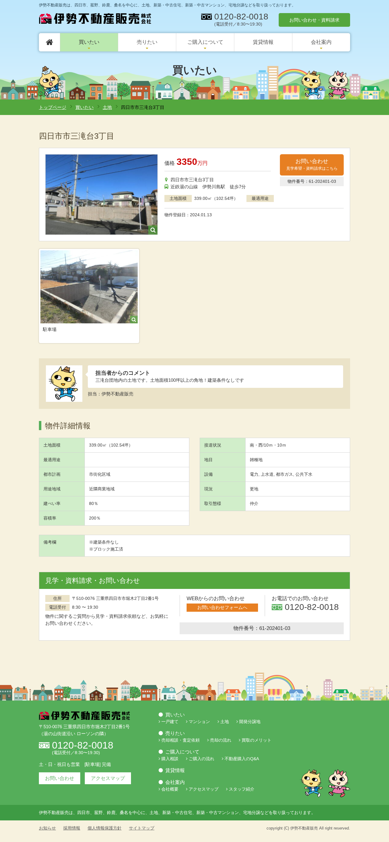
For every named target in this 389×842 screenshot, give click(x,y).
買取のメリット (256, 740)
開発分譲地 (249, 721)
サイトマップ (141, 828)
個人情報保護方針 (105, 828)
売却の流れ (220, 740)
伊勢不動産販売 (304, 828)
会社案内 (321, 42)
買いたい (89, 42)
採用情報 (71, 828)
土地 (107, 107)
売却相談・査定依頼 (180, 740)
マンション (199, 721)
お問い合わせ (312, 164)
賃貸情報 (263, 42)
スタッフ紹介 (241, 789)
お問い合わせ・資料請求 (314, 20)
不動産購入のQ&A (242, 758)
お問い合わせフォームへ (222, 607)
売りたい (147, 42)
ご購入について (205, 42)
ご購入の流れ (201, 758)
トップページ (52, 107)
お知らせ (47, 828)
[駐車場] (89, 286)
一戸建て (169, 721)
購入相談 (169, 758)
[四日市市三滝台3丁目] (101, 194)
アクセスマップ (108, 778)
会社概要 (169, 789)
